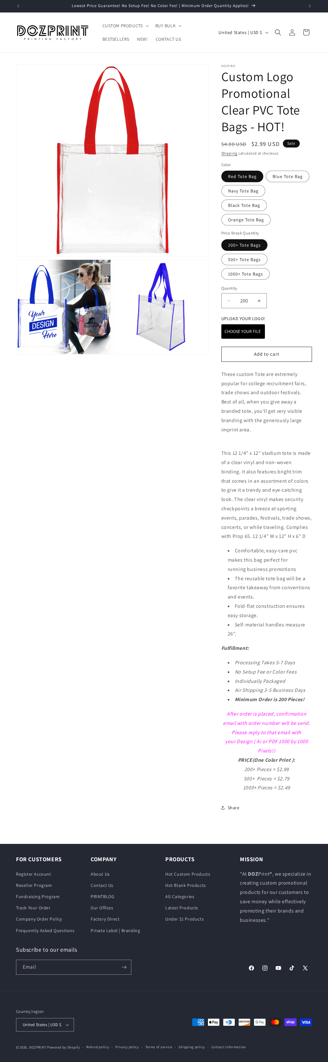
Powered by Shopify (63, 1047)
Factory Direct (105, 919)
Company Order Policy (39, 919)
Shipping (229, 153)
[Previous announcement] (18, 6)
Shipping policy (191, 1047)
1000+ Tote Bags (245, 274)
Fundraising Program (38, 896)
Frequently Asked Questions (45, 930)
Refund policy (97, 1047)
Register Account (33, 874)
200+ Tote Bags (244, 245)
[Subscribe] (124, 967)
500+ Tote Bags (244, 259)
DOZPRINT (37, 1047)
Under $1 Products (184, 919)
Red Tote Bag (242, 176)
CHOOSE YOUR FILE (243, 331)
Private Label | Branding (115, 930)
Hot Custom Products (187, 874)
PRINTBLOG (102, 896)
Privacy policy (127, 1047)
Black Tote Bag (244, 205)
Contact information (228, 1047)
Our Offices (102, 908)
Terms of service (158, 1047)
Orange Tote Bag (246, 220)
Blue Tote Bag (288, 176)
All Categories (179, 896)
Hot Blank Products (185, 885)
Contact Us (102, 885)
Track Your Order (33, 908)
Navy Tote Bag (243, 191)
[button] (125, 25)
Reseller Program (34, 885)
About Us (100, 874)
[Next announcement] (310, 6)
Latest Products (181, 908)
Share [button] (234, 808)
